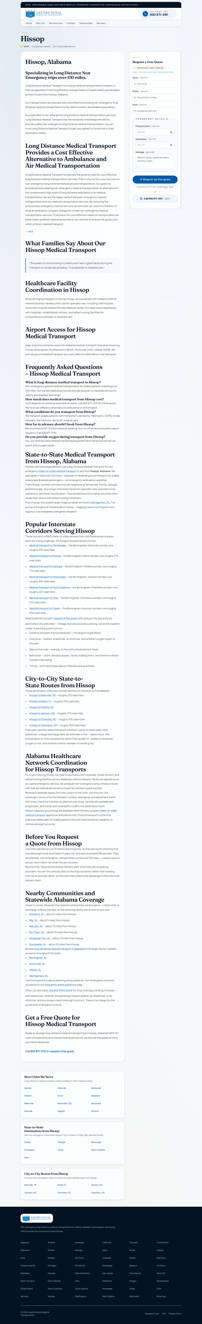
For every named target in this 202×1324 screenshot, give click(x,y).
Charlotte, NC (64, 1192)
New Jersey (107, 1273)
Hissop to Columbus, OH (43, 725)
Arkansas (79, 1242)
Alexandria (96, 1103)
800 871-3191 (38, 1051)
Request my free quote (156, 179)
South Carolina (55, 1288)
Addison (28, 1095)
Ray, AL (33, 920)
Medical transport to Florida (45, 556)
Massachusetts (28, 1265)
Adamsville (96, 1088)
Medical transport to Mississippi (47, 577)
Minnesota (80, 1265)
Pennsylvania (163, 1280)
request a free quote (65, 618)
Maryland (161, 1257)
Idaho (104, 1250)
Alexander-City (65, 1103)
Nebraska (25, 1273)
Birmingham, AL (38, 957)
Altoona (94, 1111)
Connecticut (163, 1242)
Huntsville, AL (37, 964)
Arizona (51, 1242)
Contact (71, 23)
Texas (60, 1149)
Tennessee (29, 1149)
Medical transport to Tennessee (47, 545)
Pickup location (148, 126)
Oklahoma (107, 1280)
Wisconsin (134, 1296)
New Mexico (135, 1273)
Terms (171, 187)
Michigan (52, 1265)
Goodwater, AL (37, 944)
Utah (159, 1288)
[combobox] (155, 132)
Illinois (132, 1250)
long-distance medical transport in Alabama (59, 948)
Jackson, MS (30, 1192)
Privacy (165, 187)
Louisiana (106, 1257)
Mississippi (96, 1142)
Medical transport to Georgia (45, 566)
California (106, 1242)
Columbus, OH (98, 1192)
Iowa (23, 1257)
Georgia (61, 1142)
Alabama (25, 1242)
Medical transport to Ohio (43, 598)
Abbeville (62, 1088)
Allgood (61, 1111)
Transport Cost (152, 1313)
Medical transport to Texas (44, 608)
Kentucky (79, 1257)
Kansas (51, 1257)
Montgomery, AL (100, 502)
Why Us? (40, 23)
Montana (161, 1265)
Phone (140, 91)
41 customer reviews (41, 46)
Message (145, 152)
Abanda (27, 1088)
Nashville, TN (30, 1184)
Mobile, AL (35, 969)
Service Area (55, 23)
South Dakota (81, 1288)
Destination (146, 139)
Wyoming (161, 1296)
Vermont (25, 1296)
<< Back (29, 231)
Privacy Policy (175, 1313)
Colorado (133, 1242)
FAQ (164, 1313)
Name (140, 77)
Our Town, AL (36, 932)
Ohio (26, 1157)
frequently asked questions (60, 985)
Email (139, 104)
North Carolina (98, 1149)
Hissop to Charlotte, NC (42, 719)
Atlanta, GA (96, 1184)
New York (161, 1273)
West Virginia (108, 1296)
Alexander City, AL (39, 938)
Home (29, 23)
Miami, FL (62, 1184)
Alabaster (95, 1095)
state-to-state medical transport (57, 471)
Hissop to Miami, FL (40, 701)
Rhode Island (27, 1288)
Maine (132, 1257)
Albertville (29, 1103)
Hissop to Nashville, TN (42, 695)
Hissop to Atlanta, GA (41, 707)
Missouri (133, 1265)
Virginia (51, 1296)
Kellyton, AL (36, 926)
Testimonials (85, 23)
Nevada (51, 1273)
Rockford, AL (36, 914)
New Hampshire (82, 1273)
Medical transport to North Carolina (49, 587)
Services (101, 23)
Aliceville (28, 1111)
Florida (27, 1142)
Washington (80, 1296)
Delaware (25, 1250)
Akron (60, 1095)
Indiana (160, 1250)
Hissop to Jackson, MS (42, 713)
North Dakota (54, 1280)
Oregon (132, 1280)
